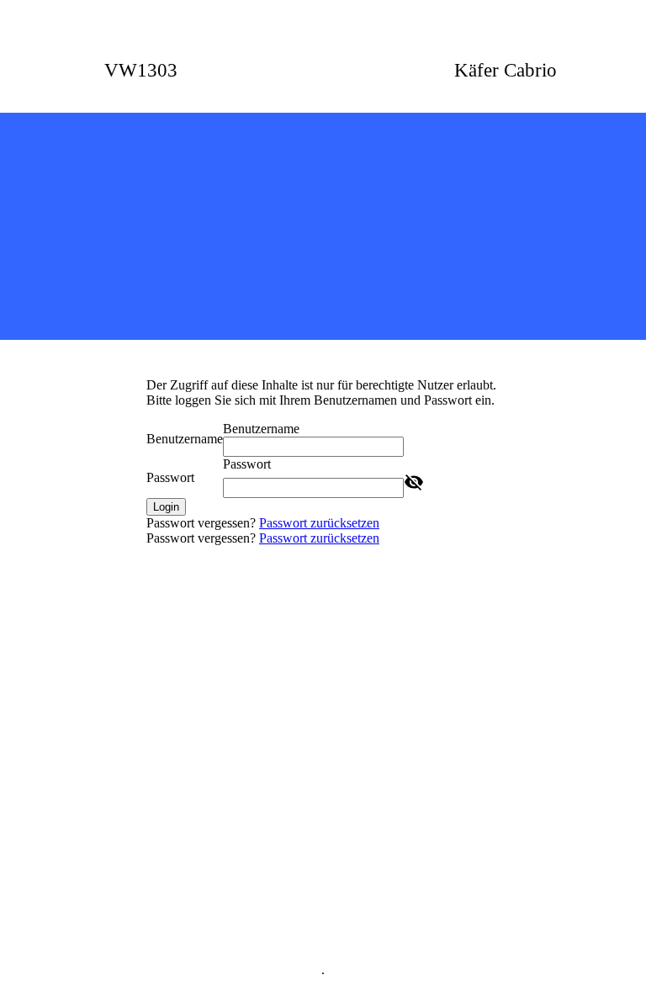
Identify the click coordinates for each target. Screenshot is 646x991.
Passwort (170, 477)
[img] (323, 226)
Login (166, 507)
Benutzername (184, 439)
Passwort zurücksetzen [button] (319, 523)
